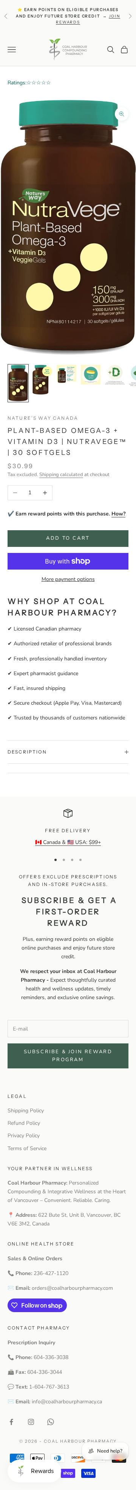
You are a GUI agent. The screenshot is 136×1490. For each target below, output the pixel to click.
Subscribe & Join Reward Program (68, 1055)
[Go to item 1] (18, 383)
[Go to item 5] (114, 375)
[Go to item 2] (42, 380)
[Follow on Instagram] (31, 1422)
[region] (68, 827)
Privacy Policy (24, 1135)
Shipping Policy (26, 1110)
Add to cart (68, 538)
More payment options (68, 579)
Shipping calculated (61, 474)
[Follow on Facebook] (11, 1422)
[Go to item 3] (66, 374)
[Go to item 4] (90, 374)
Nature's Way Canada (43, 418)
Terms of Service (27, 1148)
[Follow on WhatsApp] (50, 1422)
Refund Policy (24, 1123)
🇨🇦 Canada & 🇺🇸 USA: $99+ (68, 842)
